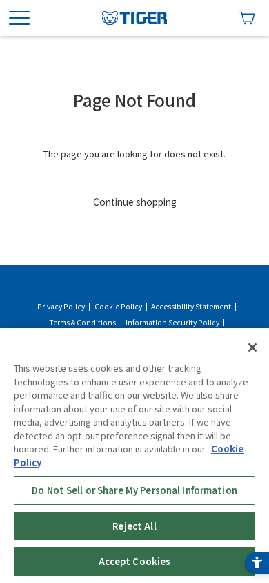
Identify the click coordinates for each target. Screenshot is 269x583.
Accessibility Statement (191, 307)
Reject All (134, 526)
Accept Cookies (135, 561)
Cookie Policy (118, 307)
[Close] (252, 347)
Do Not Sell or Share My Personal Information (134, 490)
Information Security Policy (172, 322)
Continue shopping (135, 202)
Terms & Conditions (82, 322)
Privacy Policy (61, 307)
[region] (134, 455)
